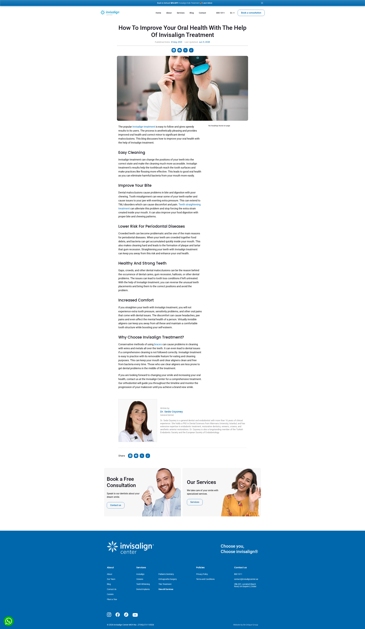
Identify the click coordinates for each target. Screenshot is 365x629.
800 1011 (238, 574)
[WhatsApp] (9, 621)
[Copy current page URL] (191, 50)
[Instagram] (109, 614)
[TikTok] (126, 614)
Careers (110, 594)
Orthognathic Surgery (167, 579)
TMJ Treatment (164, 584)
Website (236, 625)
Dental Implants (143, 589)
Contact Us (111, 589)
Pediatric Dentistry (166, 574)
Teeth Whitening (143, 584)
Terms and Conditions (205, 579)
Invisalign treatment (143, 126)
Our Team (111, 579)
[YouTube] (135, 615)
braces (158, 344)
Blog (109, 584)
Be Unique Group (250, 625)
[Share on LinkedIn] (174, 50)
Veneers (140, 579)
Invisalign (140, 574)
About (109, 574)
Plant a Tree (112, 599)
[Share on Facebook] (179, 50)
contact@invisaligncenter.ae (246, 579)
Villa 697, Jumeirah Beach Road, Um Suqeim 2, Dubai (245, 585)
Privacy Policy (202, 574)
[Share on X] (185, 50)
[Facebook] (117, 614)
